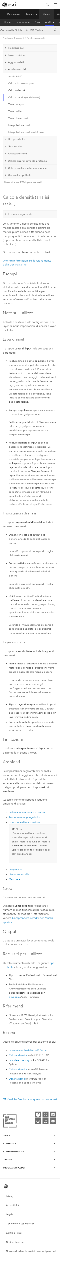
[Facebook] (38, 1114)
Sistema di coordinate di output (27, 811)
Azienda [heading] (7, 1159)
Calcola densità (18, 1055)
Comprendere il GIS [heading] (13, 1151)
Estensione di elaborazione (24, 822)
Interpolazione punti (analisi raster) (26, 132)
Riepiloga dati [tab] (16, 47)
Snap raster (15, 869)
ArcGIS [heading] (6, 1135)
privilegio (14, 996)
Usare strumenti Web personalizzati (23, 182)
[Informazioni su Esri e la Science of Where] (9, 1122)
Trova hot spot (16, 104)
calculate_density (19, 1060)
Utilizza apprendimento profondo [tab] (27, 160)
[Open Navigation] (56, 4)
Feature (30, 14)
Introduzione (23, 22)
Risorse (46, 14)
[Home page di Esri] (9, 4)
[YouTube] (53, 1121)
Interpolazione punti (19, 125)
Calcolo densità (16, 90)
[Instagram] (45, 1121)
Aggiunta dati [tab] (16, 62)
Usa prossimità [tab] (16, 139)
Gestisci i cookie (15, 1242)
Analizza (49, 22)
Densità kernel (17, 1078)
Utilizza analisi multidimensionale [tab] (27, 167)
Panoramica (13, 14)
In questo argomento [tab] (20, 214)
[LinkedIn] (53, 1114)
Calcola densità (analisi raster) (24, 97)
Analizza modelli (36, 38)
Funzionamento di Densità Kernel (28, 1050)
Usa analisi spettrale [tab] (19, 175)
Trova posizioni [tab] (16, 55)
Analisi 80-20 (15, 76)
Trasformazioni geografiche (24, 817)
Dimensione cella (19, 874)
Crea (37, 22)
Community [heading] (9, 1143)
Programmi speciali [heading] (13, 1167)
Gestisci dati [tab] (15, 146)
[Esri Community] (38, 1121)
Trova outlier (15, 111)
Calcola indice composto (21, 83)
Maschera (14, 879)
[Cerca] (47, 4)
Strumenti (19, 38)
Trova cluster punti (18, 118)
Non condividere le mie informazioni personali (31, 1251)
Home (7, 22)
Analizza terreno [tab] (17, 153)
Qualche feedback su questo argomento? (32, 1099)
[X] (45, 1114)
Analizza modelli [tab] (17, 69)
